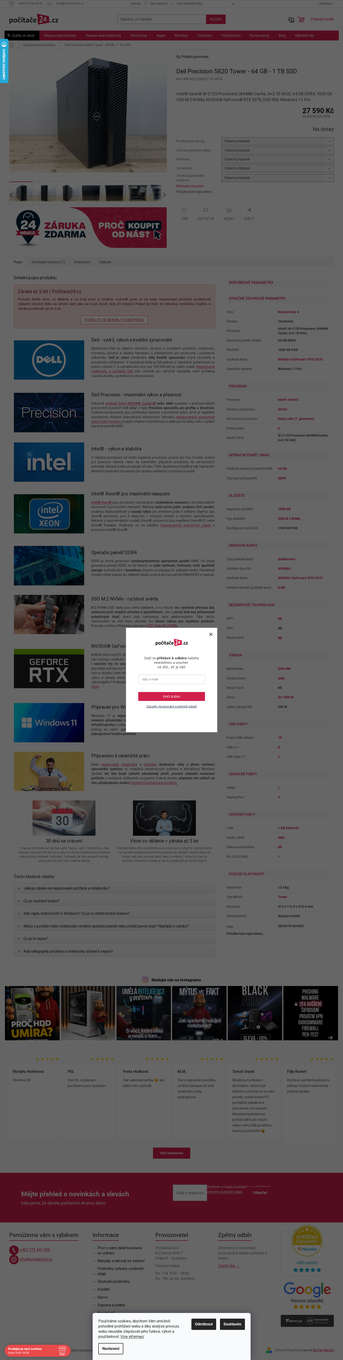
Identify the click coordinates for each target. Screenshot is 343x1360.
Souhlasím (232, 1324)
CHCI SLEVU (171, 696)
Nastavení (110, 1348)
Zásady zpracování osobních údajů (171, 706)
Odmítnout (204, 1324)
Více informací (132, 1336)
